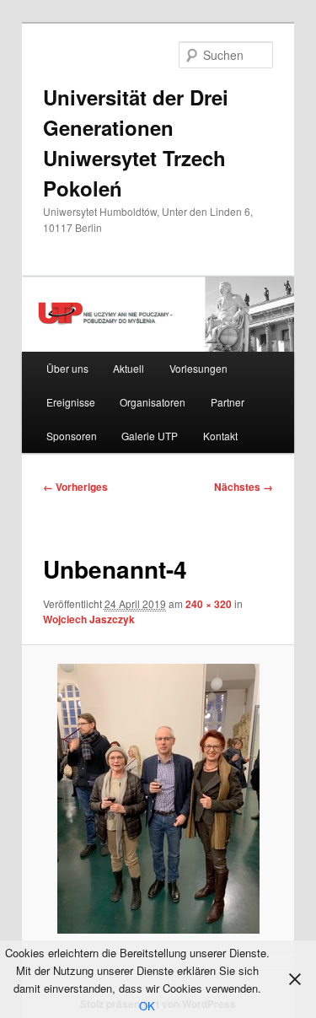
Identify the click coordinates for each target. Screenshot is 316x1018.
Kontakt (220, 435)
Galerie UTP (149, 435)
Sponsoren (71, 435)
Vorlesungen (198, 368)
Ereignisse (70, 402)
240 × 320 (208, 603)
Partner (227, 402)
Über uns (67, 368)
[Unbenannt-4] (158, 799)
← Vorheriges (75, 486)
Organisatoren (152, 402)
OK (147, 1006)
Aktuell (128, 368)
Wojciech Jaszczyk (89, 619)
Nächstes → (243, 486)
